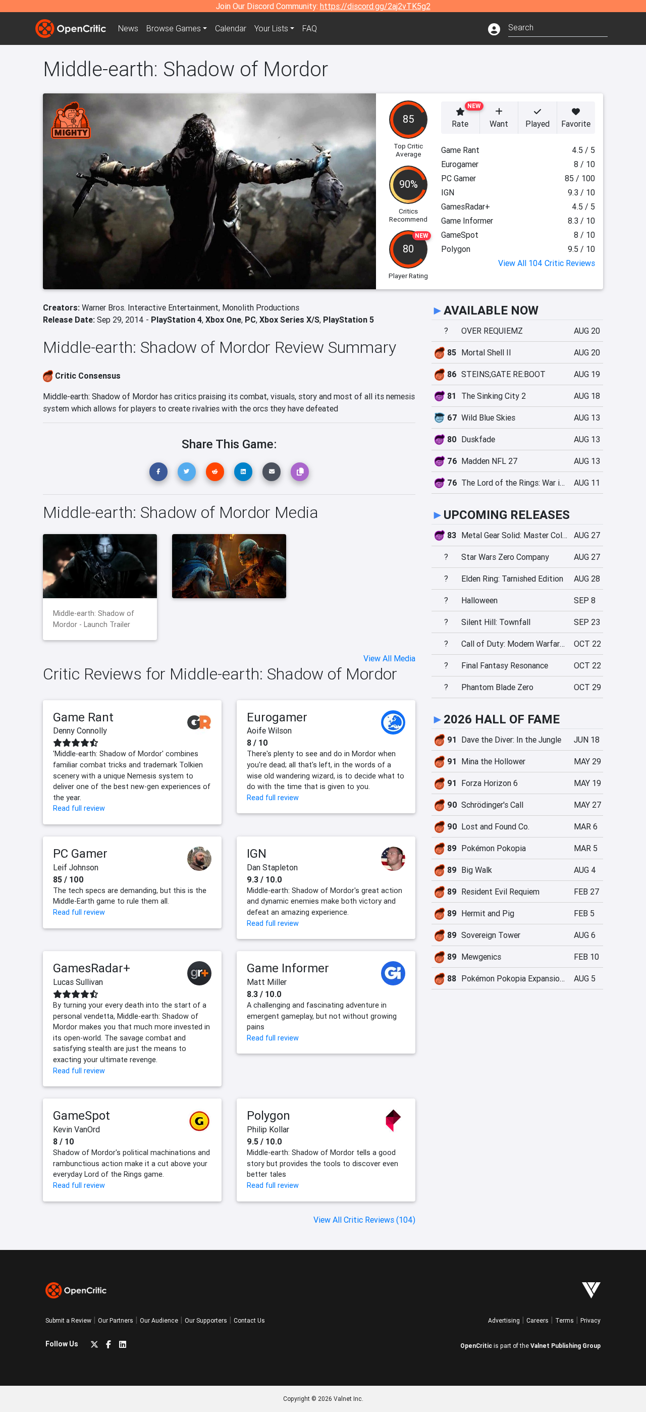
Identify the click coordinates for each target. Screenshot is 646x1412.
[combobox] (558, 26)
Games (173, 28)
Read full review (79, 808)
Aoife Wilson (269, 730)
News (128, 28)
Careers (537, 1320)
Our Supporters (206, 1320)
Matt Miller (267, 982)
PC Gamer (80, 853)
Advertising (504, 1320)
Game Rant (83, 717)
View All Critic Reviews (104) (364, 1220)
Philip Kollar (268, 1129)
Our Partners (115, 1320)
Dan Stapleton (272, 867)
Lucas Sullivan (78, 982)
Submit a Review (68, 1320)
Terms (564, 1320)
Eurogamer (277, 717)
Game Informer (288, 968)
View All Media (389, 658)
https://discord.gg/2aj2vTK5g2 (375, 6)
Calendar (230, 28)
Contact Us (249, 1320)
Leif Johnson (75, 867)
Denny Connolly (80, 730)
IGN (256, 853)
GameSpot (81, 1115)
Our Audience (159, 1320)
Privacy (590, 1320)
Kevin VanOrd (76, 1129)
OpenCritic (476, 1345)
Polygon (268, 1115)
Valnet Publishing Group (565, 1345)
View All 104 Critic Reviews (546, 263)
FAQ (309, 28)
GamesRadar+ (91, 968)
